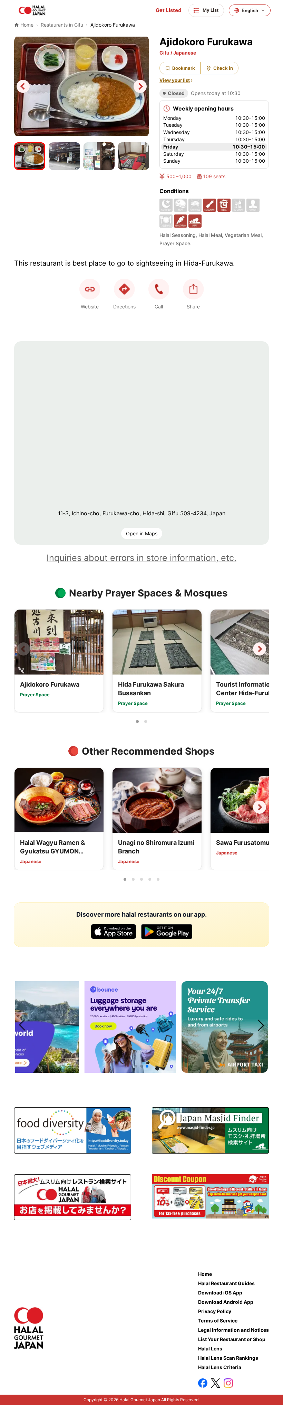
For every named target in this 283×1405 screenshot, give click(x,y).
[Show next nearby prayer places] (259, 649)
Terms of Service (217, 1320)
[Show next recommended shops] (259, 807)
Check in (223, 68)
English (250, 10)
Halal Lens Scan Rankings (228, 1358)
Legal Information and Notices (233, 1330)
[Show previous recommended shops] (23, 807)
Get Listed (169, 10)
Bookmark (183, 68)
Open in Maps (141, 533)
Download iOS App (220, 1293)
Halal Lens (210, 1348)
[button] (158, 289)
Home (205, 1274)
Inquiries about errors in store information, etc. (141, 558)
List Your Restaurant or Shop (231, 1339)
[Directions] (124, 289)
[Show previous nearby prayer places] (23, 649)
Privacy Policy (214, 1311)
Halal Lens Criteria (219, 1367)
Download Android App (225, 1302)
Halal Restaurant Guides (226, 1283)
